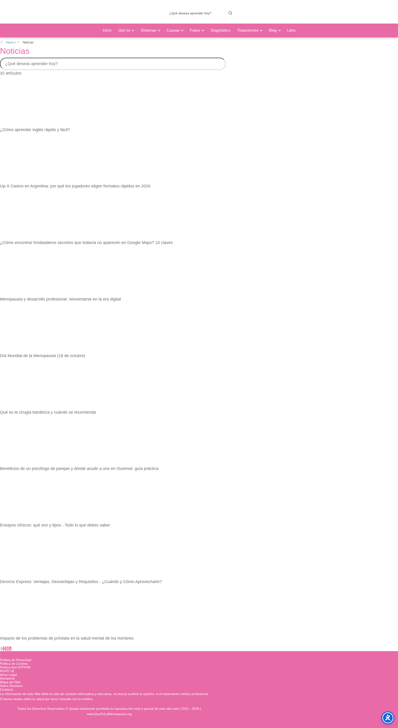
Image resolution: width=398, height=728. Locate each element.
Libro (291, 30)
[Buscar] (230, 13)
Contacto (6, 689)
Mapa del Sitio (10, 682)
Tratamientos (247, 30)
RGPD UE (7, 671)
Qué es (124, 30)
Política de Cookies (14, 663)
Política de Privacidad (15, 660)
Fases (195, 30)
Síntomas (148, 30)
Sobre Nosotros (11, 686)
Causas (173, 30)
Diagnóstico (220, 30)
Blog (273, 30)
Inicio (107, 30)
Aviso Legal (8, 675)
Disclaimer (7, 678)
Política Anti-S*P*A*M (15, 667)
